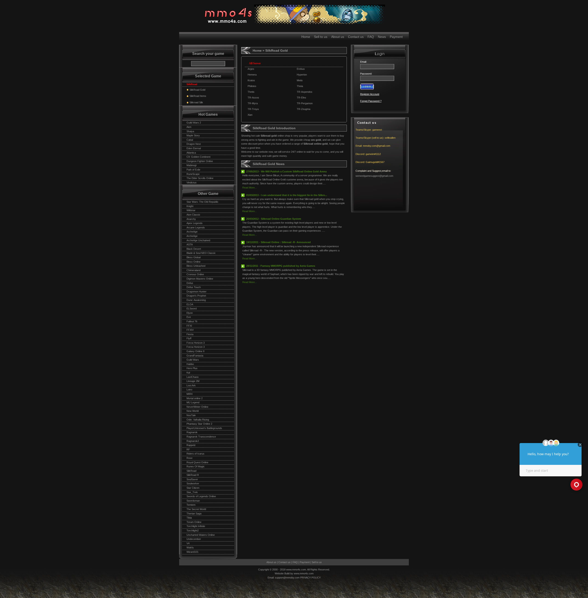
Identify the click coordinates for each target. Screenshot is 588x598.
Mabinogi (191, 165)
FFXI (189, 325)
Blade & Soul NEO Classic (201, 253)
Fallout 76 (192, 321)
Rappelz (191, 445)
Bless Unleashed (196, 265)
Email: (364, 61)
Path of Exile (193, 169)
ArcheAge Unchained (198, 240)
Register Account (369, 94)
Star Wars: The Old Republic (202, 201)
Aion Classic (193, 214)
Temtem (191, 504)
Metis (300, 80)
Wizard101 (192, 551)
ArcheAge (192, 231)
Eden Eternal (194, 148)
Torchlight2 (193, 530)
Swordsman (193, 500)
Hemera (252, 74)
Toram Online (194, 522)
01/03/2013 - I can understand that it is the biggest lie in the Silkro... (286, 195)
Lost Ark (191, 385)
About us (337, 37)
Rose (189, 458)
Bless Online (194, 261)
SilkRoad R (193, 475)
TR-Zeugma (303, 109)
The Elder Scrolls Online (200, 178)
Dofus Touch (194, 287)
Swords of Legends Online (201, 496)
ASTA (190, 244)
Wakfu (190, 547)
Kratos (251, 80)
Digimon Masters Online (200, 278)
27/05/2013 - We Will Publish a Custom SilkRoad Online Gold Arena (286, 171)
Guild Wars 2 (194, 122)
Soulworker (193, 483)
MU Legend (193, 402)
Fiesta (190, 334)
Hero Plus (192, 368)
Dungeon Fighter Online (200, 161)
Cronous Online (195, 274)
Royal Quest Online (197, 462)
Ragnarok (192, 432)
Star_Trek (192, 492)
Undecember (194, 539)
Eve (189, 317)
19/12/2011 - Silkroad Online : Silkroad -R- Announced (278, 242)
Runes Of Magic (196, 466)
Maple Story (193, 135)
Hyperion (302, 74)
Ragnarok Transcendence (201, 436)
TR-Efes (301, 97)
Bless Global (194, 257)
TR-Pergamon (305, 103)
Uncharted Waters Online (201, 534)
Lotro (189, 389)
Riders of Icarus (195, 453)
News (382, 37)
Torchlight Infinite (196, 526)
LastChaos (193, 377)
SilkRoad (191, 470)
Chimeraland (194, 270)
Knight (190, 206)
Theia (300, 86)
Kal (188, 372)
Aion (189, 127)
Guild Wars (193, 359)
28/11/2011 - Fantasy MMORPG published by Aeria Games (280, 265)
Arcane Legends (196, 227)
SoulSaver (192, 479)
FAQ (371, 37)
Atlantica (191, 152)
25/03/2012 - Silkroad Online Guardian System (273, 218)
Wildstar (191, 210)
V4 (188, 543)
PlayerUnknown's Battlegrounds (204, 428)
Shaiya (190, 131)
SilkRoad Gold (197, 89)
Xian (250, 114)
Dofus (190, 283)
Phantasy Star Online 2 (199, 423)
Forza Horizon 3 (196, 342)
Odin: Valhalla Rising (198, 419)
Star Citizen (193, 487)
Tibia (189, 517)
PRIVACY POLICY (310, 577)
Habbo (190, 364)
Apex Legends (195, 223)
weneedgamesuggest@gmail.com (374, 175)
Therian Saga (194, 513)
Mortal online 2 (195, 398)
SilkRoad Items (197, 96)
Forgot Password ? (371, 101)
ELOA (190, 304)
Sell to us (320, 37)
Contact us (356, 37)
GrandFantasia (195, 355)
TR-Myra (253, 103)
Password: (366, 73)
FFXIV (190, 329)
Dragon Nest (194, 144)
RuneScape (193, 174)
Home (305, 37)
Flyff (189, 338)
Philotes (252, 86)
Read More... (249, 187)
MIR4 (189, 394)
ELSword (192, 308)
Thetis (251, 91)
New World (193, 411)
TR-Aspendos (304, 91)
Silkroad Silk (196, 102)
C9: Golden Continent (198, 156)
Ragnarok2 (193, 441)
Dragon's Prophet (196, 295)
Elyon (190, 313)
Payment (396, 37)
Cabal (190, 139)
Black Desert (194, 248)
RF (188, 449)
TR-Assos (253, 97)
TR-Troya (253, 109)
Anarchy (191, 219)
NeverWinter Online (197, 406)
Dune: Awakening (196, 300)
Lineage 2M (193, 381)
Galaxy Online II (195, 351)
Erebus (301, 68)
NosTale (191, 415)
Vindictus (192, 182)
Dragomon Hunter (196, 291)
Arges (251, 68)
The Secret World (196, 509)
